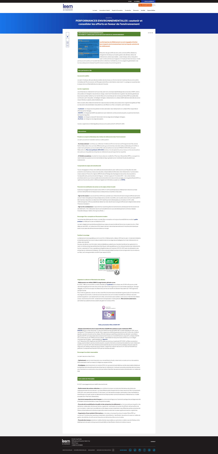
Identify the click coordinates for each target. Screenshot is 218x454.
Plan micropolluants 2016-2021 (95, 150)
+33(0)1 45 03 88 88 (77, 445)
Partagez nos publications (104, 450)
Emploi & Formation (117, 10)
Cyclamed (110, 284)
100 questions (146, 5)
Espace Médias (151, 10)
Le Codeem (137, 1)
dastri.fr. (105, 339)
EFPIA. (123, 180)
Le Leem (95, 10)
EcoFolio (80, 119)
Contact (153, 441)
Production (128, 10)
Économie (136, 10)
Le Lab (129, 1)
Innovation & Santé (104, 10)
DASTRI (80, 113)
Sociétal (143, 10)
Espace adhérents (148, 2)
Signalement (91, 450)
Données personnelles (80, 450)
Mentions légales (67, 450)
